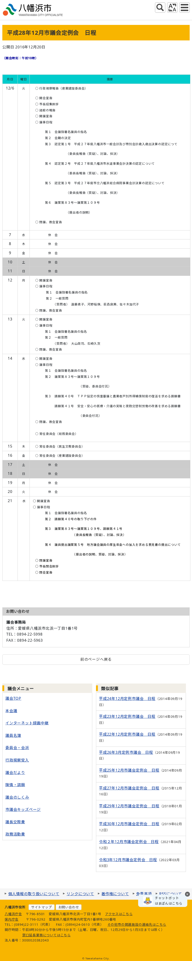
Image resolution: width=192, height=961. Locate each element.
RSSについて (170, 893)
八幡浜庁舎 (13, 914)
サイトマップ (41, 907)
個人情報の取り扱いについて (33, 893)
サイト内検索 (160, 7)
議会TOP (13, 698)
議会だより (15, 772)
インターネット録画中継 (27, 723)
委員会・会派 (17, 747)
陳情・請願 (15, 784)
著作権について (115, 893)
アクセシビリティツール (172, 7)
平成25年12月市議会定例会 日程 (129, 770)
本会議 (11, 710)
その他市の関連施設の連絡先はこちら (136, 924)
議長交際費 (15, 821)
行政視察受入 (17, 760)
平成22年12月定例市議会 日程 (127, 734)
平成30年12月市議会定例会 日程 (129, 823)
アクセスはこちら (119, 914)
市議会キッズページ (23, 809)
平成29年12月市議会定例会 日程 (129, 806)
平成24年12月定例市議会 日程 (127, 698)
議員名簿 (13, 735)
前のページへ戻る (96, 659)
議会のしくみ (17, 797)
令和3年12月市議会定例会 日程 (128, 859)
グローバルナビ (184, 7)
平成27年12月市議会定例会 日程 (129, 788)
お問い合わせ (68, 907)
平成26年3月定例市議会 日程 (126, 752)
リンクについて (80, 893)
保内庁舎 (11, 919)
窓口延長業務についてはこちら (46, 935)
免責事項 (144, 893)
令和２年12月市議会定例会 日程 (129, 841)
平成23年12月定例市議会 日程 (127, 716)
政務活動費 (15, 834)
